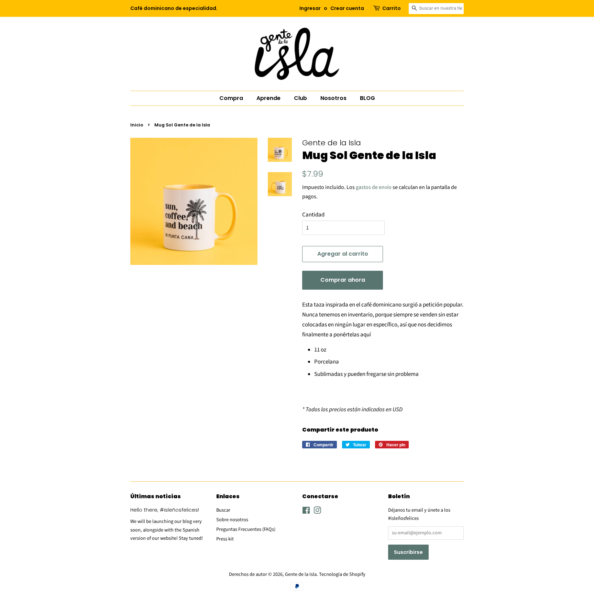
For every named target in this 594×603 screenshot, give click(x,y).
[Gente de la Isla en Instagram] (317, 511)
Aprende (268, 98)
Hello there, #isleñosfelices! (164, 509)
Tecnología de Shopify (342, 574)
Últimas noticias (155, 496)
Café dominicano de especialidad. (174, 8)
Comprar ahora (342, 280)
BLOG (367, 98)
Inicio (136, 125)
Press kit (225, 539)
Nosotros (333, 98)
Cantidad (313, 215)
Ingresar (310, 8)
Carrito (391, 8)
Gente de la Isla (301, 574)
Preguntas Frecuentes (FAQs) (245, 529)
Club (300, 98)
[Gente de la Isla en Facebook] (306, 511)
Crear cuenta (347, 8)
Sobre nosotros (232, 519)
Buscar (223, 510)
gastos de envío (374, 187)
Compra (231, 98)
